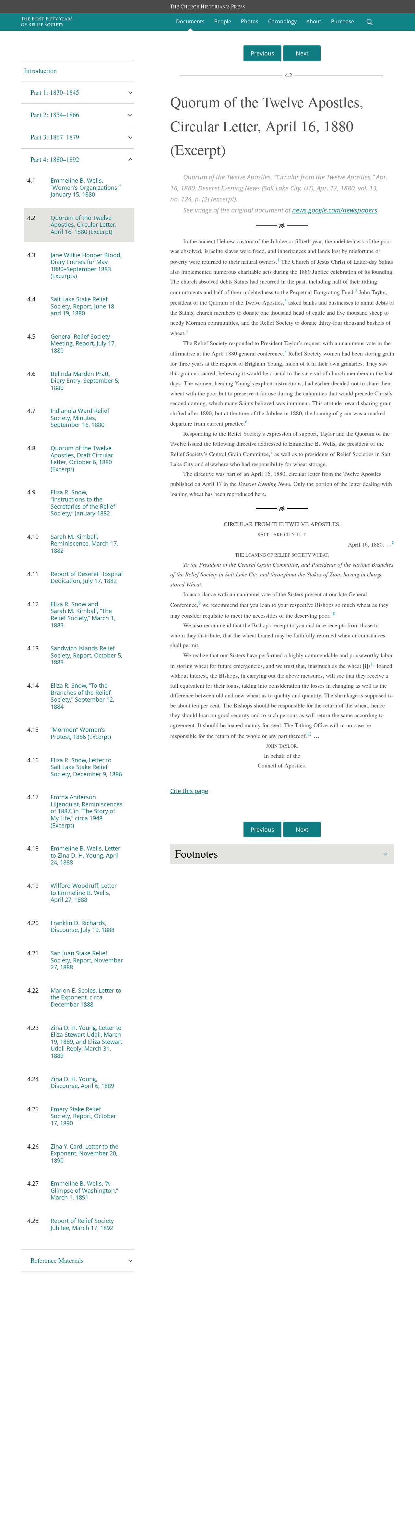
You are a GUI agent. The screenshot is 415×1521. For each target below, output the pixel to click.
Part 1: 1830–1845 (54, 92)
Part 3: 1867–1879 (54, 137)
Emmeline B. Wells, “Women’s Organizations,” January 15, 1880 (86, 187)
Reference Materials (57, 1260)
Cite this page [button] (189, 791)
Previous (262, 53)
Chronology (282, 21)
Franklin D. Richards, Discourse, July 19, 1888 (82, 926)
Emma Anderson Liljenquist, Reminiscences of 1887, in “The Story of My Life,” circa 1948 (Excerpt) (87, 811)
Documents (190, 21)
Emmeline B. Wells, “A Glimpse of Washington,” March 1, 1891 (84, 1190)
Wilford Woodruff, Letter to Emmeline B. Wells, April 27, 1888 (84, 892)
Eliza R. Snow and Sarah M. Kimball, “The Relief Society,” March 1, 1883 (83, 614)
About (313, 21)
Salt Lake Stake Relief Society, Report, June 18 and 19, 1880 (82, 306)
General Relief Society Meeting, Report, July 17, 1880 (83, 343)
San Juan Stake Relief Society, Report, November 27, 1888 (87, 960)
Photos (249, 21)
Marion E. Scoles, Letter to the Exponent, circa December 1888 (86, 997)
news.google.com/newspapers (334, 210)
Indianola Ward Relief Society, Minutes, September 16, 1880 (80, 418)
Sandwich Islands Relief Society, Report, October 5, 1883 (86, 655)
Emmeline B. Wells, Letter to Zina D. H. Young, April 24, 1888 (85, 855)
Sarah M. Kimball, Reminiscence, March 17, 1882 (84, 543)
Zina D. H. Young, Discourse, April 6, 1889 (82, 1082)
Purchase (342, 21)
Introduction (40, 70)
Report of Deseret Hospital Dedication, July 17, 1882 (87, 577)
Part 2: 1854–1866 (54, 114)
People (222, 21)
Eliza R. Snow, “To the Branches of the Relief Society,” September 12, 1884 (82, 696)
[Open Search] (369, 22)
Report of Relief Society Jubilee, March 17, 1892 (82, 1224)
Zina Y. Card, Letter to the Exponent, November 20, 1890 (84, 1153)
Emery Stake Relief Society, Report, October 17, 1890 (83, 1116)
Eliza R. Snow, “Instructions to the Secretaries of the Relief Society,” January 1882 (83, 502)
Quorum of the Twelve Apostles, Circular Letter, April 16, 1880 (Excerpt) (83, 224)
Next (302, 53)
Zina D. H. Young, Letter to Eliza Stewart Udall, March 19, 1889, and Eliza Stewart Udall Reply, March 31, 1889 (86, 1041)
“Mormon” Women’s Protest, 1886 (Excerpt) (81, 733)
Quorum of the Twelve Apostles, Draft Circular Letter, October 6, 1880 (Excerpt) (82, 458)
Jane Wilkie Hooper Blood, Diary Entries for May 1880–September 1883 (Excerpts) (86, 265)
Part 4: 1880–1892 (54, 159)
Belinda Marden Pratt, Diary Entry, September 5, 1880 (85, 381)
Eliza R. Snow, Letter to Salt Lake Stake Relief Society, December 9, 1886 (86, 767)
